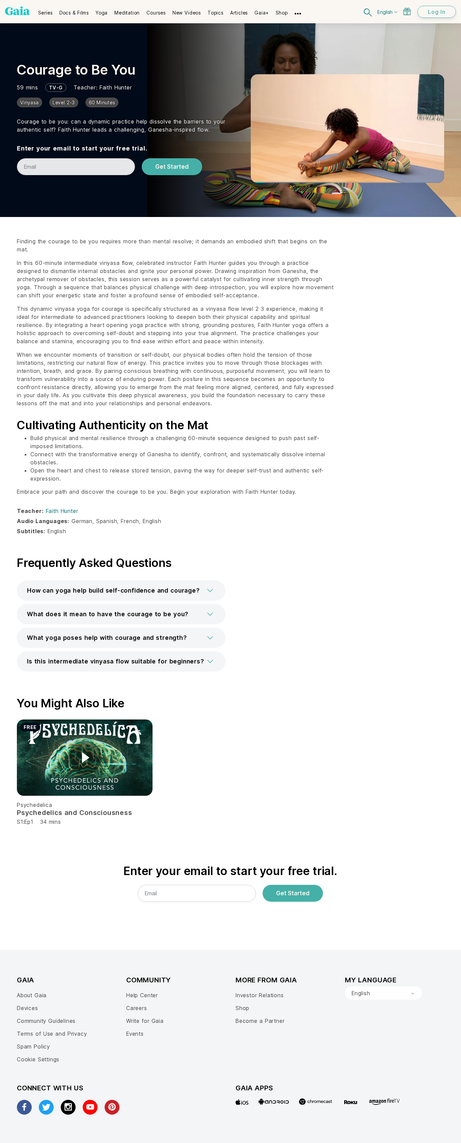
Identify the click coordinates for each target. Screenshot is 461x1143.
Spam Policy (33, 1046)
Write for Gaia (145, 1020)
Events (135, 1033)
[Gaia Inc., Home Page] (17, 10)
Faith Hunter (116, 87)
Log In (436, 11)
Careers (136, 1008)
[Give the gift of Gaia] (407, 11)
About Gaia (32, 995)
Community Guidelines (46, 1020)
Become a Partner (260, 1020)
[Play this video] (85, 757)
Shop (242, 1008)
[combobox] (383, 993)
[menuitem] (45, 10)
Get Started (172, 166)
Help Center (142, 995)
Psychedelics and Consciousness (74, 813)
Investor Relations (260, 995)
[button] (121, 591)
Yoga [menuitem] (102, 13)
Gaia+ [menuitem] (261, 13)
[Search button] (368, 12)
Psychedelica (34, 804)
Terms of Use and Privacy (52, 1033)
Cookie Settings (38, 1059)
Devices (27, 1008)
